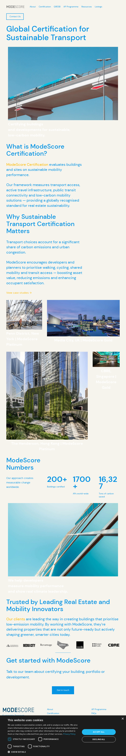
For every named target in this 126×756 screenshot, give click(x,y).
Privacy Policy (69, 734)
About (50, 709)
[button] (43, 752)
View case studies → (19, 292)
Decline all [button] (99, 739)
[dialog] (63, 735)
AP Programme (98, 709)
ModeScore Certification (27, 164)
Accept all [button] (98, 732)
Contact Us (15, 16)
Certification (53, 713)
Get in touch (63, 690)
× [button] (122, 719)
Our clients (15, 619)
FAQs (93, 713)
